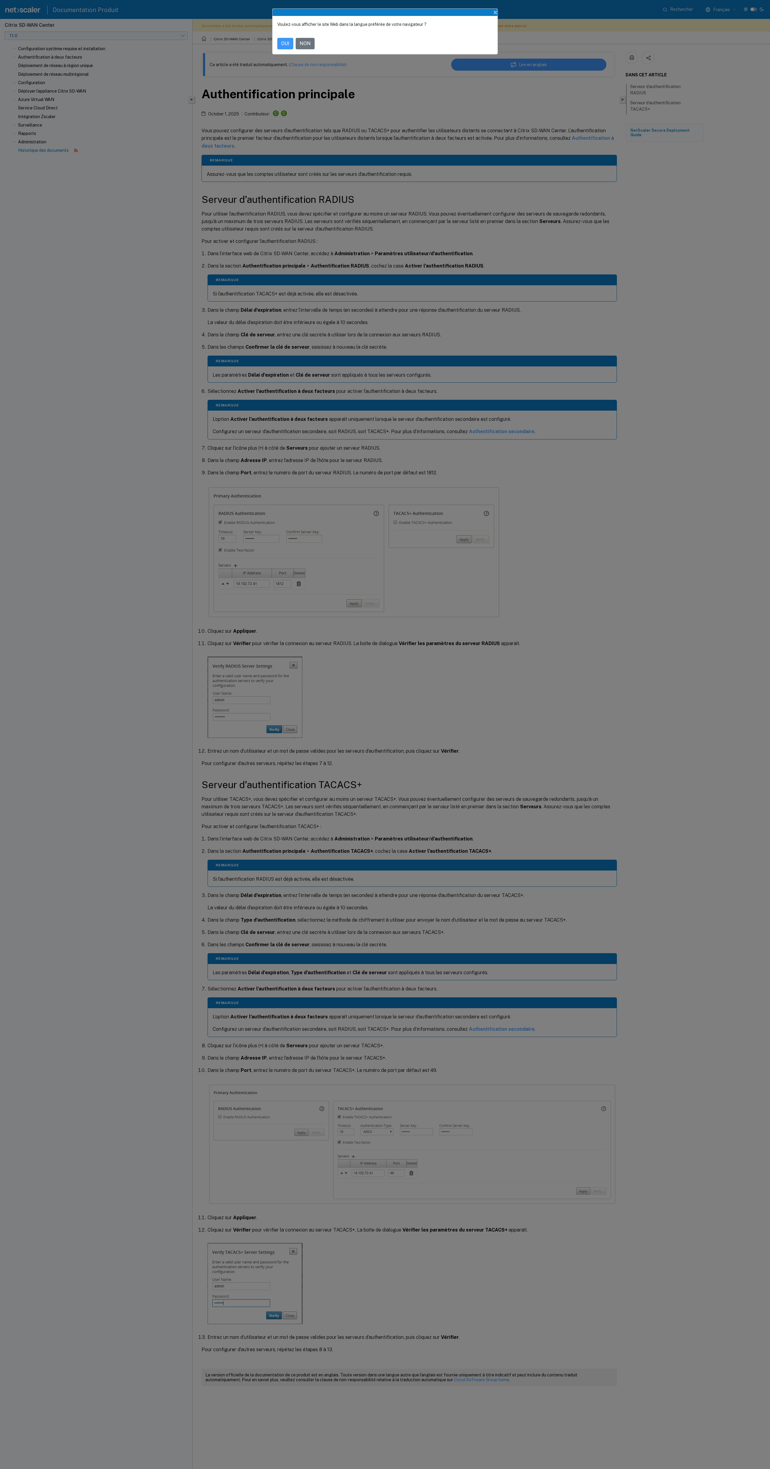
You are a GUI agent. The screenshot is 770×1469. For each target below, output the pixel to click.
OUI (285, 43)
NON (305, 43)
